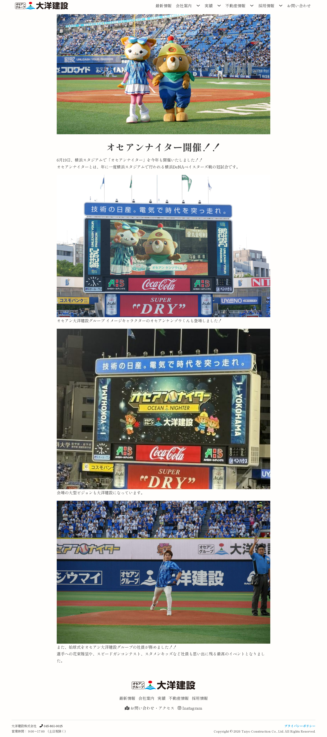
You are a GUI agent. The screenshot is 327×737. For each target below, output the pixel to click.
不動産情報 (235, 5)
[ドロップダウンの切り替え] (198, 5)
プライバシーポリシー (299, 725)
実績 (209, 5)
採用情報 (266, 5)
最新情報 (163, 5)
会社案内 (184, 5)
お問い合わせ (299, 5)
